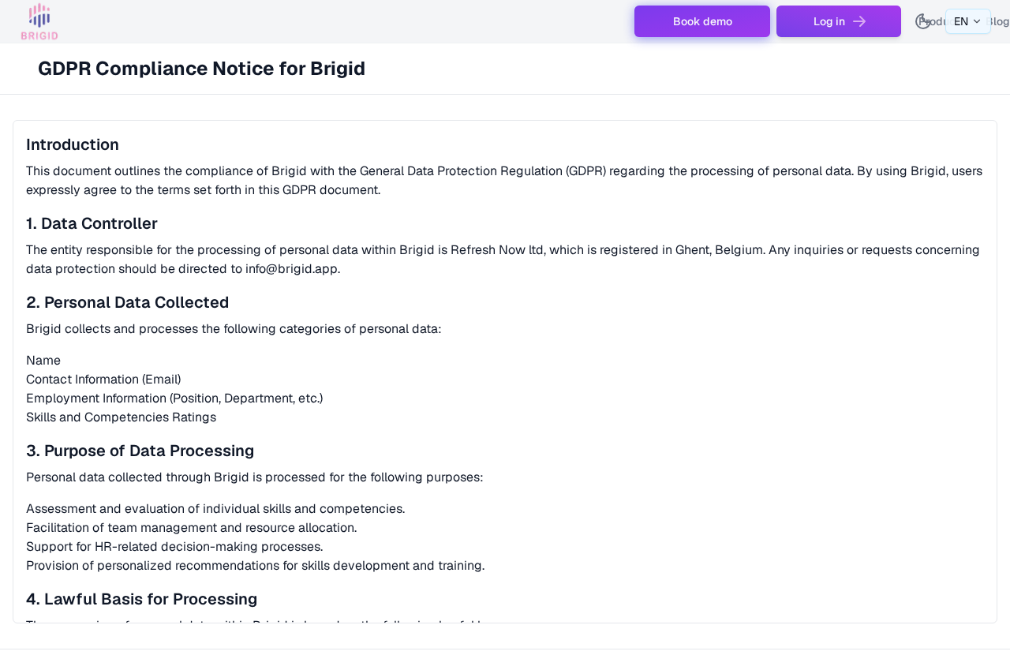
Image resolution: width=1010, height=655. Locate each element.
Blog (998, 21)
